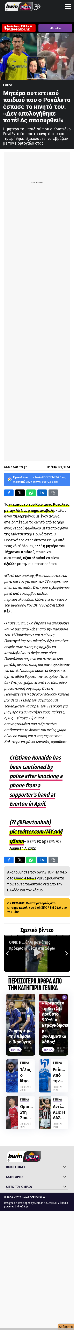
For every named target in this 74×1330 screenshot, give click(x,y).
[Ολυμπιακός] (51, 18)
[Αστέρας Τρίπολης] (19, 18)
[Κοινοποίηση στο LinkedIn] (42, 492)
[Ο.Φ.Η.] (58, 18)
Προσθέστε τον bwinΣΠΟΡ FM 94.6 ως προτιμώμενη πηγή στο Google (39, 479)
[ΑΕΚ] (4, 18)
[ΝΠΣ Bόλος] (35, 18)
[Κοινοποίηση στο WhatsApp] (31, 492)
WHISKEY (54, 1203)
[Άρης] (12, 18)
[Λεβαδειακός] (43, 18)
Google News (25, 878)
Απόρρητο (66, 1327)
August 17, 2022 (22, 848)
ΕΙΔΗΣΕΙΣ (55, 27)
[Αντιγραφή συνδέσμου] (53, 492)
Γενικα (7, 85)
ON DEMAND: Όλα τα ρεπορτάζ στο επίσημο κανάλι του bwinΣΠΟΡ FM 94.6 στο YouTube (37, 907)
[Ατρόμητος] (27, 18)
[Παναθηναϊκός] (66, 18)
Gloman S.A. (41, 1203)
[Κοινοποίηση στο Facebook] (9, 492)
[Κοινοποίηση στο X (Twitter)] (20, 492)
